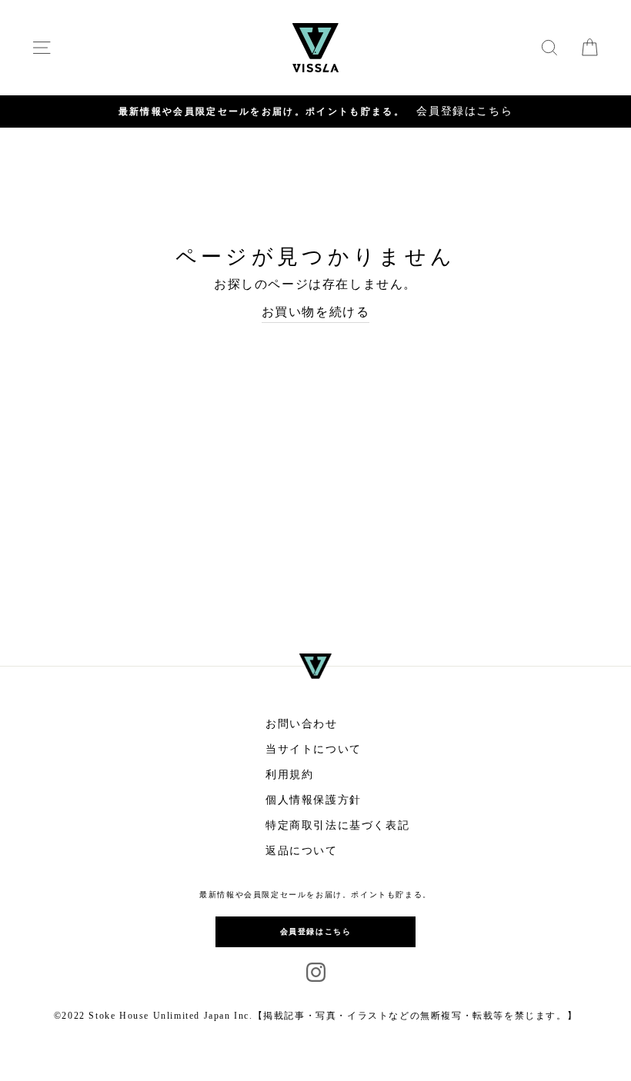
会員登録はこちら (316, 931)
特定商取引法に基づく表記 (337, 825)
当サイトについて (313, 749)
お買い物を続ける (316, 311)
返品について (301, 850)
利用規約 (289, 774)
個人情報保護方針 (313, 800)
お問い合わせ (301, 724)
